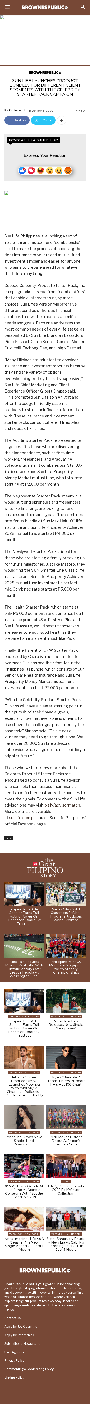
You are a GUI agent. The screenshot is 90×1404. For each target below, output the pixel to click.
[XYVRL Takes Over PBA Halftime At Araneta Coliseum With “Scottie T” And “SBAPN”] (24, 1166)
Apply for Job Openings (20, 1326)
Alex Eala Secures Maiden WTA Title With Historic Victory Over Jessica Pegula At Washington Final (24, 969)
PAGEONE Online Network (65, 1016)
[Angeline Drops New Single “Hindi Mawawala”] (24, 1117)
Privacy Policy (14, 1360)
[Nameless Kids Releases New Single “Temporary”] (66, 1001)
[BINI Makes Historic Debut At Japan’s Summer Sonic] (66, 1117)
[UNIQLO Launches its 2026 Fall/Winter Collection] (66, 1166)
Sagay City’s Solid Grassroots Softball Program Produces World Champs (66, 914)
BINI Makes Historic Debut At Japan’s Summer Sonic (66, 1140)
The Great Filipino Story (24, 1016)
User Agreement (16, 1352)
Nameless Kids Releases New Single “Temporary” (66, 1024)
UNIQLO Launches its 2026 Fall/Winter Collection (66, 1189)
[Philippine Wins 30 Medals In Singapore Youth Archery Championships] (66, 946)
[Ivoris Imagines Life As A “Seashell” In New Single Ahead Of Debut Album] (24, 1219)
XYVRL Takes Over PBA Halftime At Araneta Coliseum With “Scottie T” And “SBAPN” (24, 1191)
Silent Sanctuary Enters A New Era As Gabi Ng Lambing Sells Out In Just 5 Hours (66, 1244)
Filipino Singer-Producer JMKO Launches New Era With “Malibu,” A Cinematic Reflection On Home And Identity (24, 1086)
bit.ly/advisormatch (62, 805)
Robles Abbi (17, 110)
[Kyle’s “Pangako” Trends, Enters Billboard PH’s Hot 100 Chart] (66, 1057)
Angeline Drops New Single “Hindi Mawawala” (24, 1140)
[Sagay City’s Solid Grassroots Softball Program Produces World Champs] (66, 894)
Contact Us (12, 1318)
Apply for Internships (19, 1335)
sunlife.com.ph (22, 817)
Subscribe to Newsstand (22, 1343)
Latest (9, 838)
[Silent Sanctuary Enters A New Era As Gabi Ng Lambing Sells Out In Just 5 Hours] (66, 1219)
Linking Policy (14, 1377)
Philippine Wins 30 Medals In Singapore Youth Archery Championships (66, 967)
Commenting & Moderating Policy (29, 1369)
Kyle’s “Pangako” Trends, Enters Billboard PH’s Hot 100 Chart (66, 1081)
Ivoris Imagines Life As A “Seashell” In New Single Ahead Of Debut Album (24, 1244)
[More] (61, 120)
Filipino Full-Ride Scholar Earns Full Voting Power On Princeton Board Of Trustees (24, 916)
